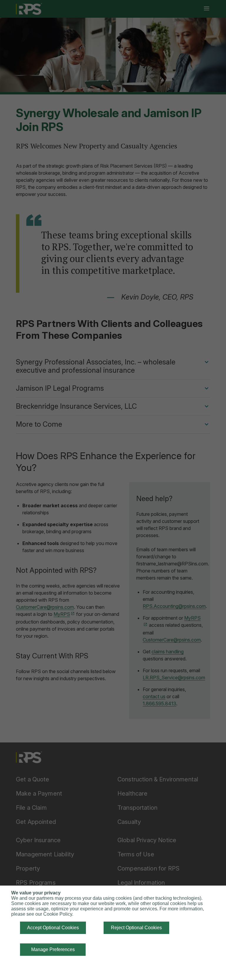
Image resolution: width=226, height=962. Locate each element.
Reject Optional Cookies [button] (136, 927)
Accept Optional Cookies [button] (53, 927)
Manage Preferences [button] (53, 949)
